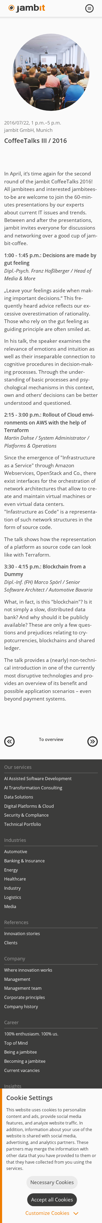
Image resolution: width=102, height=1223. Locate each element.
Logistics (12, 897)
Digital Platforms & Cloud (29, 806)
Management (17, 979)
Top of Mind (16, 1043)
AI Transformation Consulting (33, 788)
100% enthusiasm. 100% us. (31, 1034)
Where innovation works (28, 970)
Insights (12, 1086)
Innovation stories (22, 933)
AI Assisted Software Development (38, 778)
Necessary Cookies (52, 1182)
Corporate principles (24, 997)
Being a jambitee (20, 1052)
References (16, 922)
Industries (15, 840)
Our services (18, 767)
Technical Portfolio (22, 824)
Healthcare (15, 879)
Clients (11, 943)
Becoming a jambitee (25, 1061)
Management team (23, 988)
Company (14, 958)
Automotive (15, 851)
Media (10, 906)
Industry (12, 888)
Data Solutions (18, 797)
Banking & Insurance (24, 861)
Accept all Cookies (52, 1199)
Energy (11, 870)
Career (11, 1022)
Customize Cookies (48, 1213)
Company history (21, 1006)
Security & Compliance (26, 815)
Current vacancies (22, 1070)
